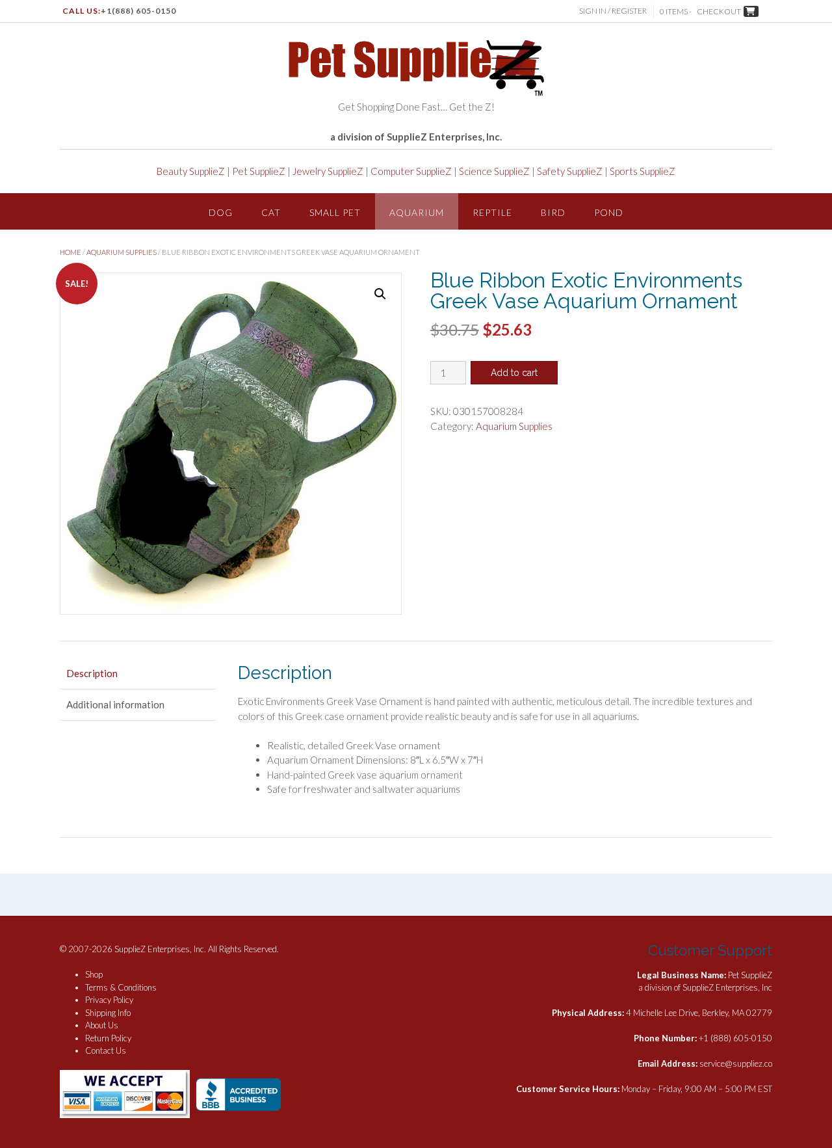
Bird (553, 212)
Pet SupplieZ (258, 171)
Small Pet (335, 212)
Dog (221, 212)
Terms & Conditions (121, 987)
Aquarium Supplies (121, 252)
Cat (271, 212)
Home (70, 252)
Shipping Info (108, 1013)
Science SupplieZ (494, 171)
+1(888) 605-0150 (138, 11)
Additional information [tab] (115, 704)
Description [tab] (92, 673)
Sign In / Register (613, 11)
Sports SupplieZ (642, 171)
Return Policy (108, 1038)
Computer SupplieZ (411, 171)
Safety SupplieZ (570, 171)
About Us (101, 1025)
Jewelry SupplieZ (327, 171)
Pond (608, 212)
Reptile (492, 212)
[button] (380, 294)
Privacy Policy (109, 999)
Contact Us (105, 1050)
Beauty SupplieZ (191, 171)
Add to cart (514, 372)
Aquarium (416, 212)
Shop (94, 974)
